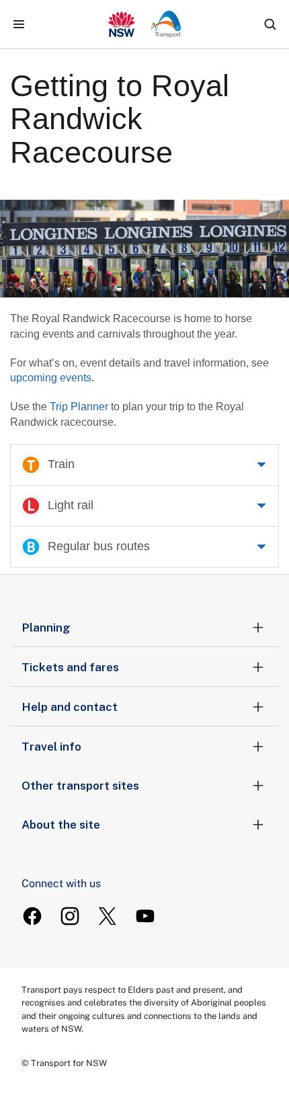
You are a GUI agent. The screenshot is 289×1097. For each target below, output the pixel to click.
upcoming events (50, 377)
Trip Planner (79, 406)
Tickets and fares (70, 667)
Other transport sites (80, 785)
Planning (46, 627)
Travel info (51, 746)
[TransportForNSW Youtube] (145, 916)
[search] (270, 24)
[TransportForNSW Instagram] (69, 916)
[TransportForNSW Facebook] (32, 916)
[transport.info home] (145, 24)
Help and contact (70, 707)
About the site (61, 824)
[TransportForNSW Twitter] (107, 916)
